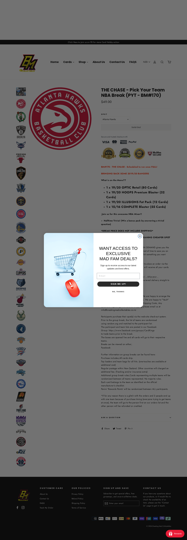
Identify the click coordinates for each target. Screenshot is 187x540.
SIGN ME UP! (118, 284)
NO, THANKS (118, 292)
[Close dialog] (140, 236)
